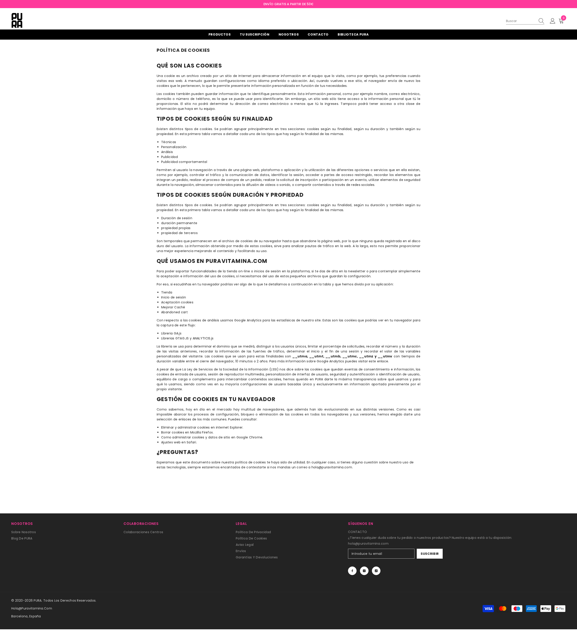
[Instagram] (364, 571)
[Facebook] (352, 571)
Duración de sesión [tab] (176, 218)
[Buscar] (525, 21)
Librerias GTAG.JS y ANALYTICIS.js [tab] (187, 338)
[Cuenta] (552, 21)
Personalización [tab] (173, 147)
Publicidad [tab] (169, 157)
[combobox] (521, 21)
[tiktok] (376, 571)
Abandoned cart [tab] (174, 312)
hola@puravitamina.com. (332, 467)
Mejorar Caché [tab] (173, 307)
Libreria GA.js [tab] (171, 333)
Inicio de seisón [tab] (173, 297)
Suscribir (430, 553)
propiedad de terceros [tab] (179, 233)
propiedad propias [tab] (176, 228)
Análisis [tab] (167, 152)
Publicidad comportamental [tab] (184, 162)
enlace (382, 361)
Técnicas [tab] (168, 142)
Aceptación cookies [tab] (177, 302)
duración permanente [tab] (179, 223)
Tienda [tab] (166, 292)
